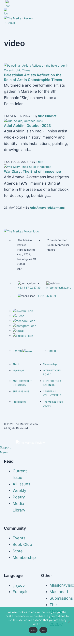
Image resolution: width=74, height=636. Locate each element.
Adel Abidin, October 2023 (27, 125)
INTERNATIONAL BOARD (52, 372)
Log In (52, 350)
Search (17, 350)
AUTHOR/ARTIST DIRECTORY (22, 382)
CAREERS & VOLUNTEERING (52, 393)
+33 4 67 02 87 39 (29, 287)
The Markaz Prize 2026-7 (53, 403)
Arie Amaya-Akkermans (47, 207)
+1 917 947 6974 (46, 295)
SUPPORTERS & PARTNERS (52, 382)
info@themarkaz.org (58, 287)
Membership (50, 364)
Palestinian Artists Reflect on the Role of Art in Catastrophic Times (33, 77)
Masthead (18, 370)
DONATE (10, 23)
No (43, 630)
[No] (69, 622)
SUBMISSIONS (21, 391)
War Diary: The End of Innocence (32, 171)
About (16, 364)
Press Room (19, 401)
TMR (39, 162)
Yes (33, 630)
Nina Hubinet (47, 116)
